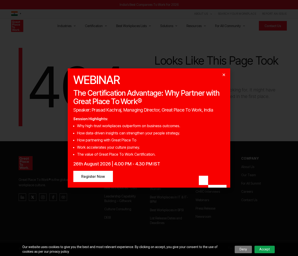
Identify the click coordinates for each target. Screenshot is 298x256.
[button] (224, 75)
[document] (149, 128)
